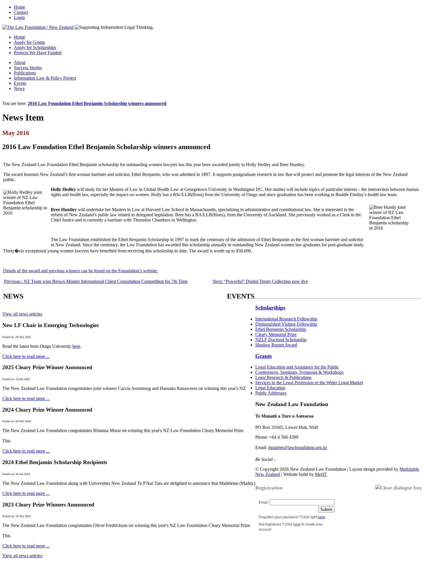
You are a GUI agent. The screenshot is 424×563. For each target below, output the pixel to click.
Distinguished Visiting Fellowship (286, 324)
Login (19, 17)
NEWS (13, 296)
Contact (21, 12)
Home (19, 7)
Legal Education (270, 387)
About (19, 62)
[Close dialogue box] (398, 488)
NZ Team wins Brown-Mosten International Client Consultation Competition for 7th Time (95, 281)
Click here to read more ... (26, 356)
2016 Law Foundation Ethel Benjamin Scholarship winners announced (97, 103)
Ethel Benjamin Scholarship (280, 329)
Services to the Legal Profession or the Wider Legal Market (309, 382)
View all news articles (22, 313)
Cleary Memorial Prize (276, 334)
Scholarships (270, 308)
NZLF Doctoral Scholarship (281, 339)
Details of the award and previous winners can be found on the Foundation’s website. (80, 270)
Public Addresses (270, 393)
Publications (25, 72)
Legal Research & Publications (283, 377)
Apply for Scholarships (35, 47)
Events (20, 83)
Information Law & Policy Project (45, 78)
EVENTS (240, 296)
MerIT (321, 474)
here (76, 346)
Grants (263, 356)
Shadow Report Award (276, 344)
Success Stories (28, 67)
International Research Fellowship (286, 318)
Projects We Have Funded (37, 52)
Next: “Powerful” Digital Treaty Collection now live (260, 281)
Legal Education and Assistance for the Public (297, 367)
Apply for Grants (29, 42)
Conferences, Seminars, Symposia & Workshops (299, 372)
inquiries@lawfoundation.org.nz (297, 447)
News (19, 88)
